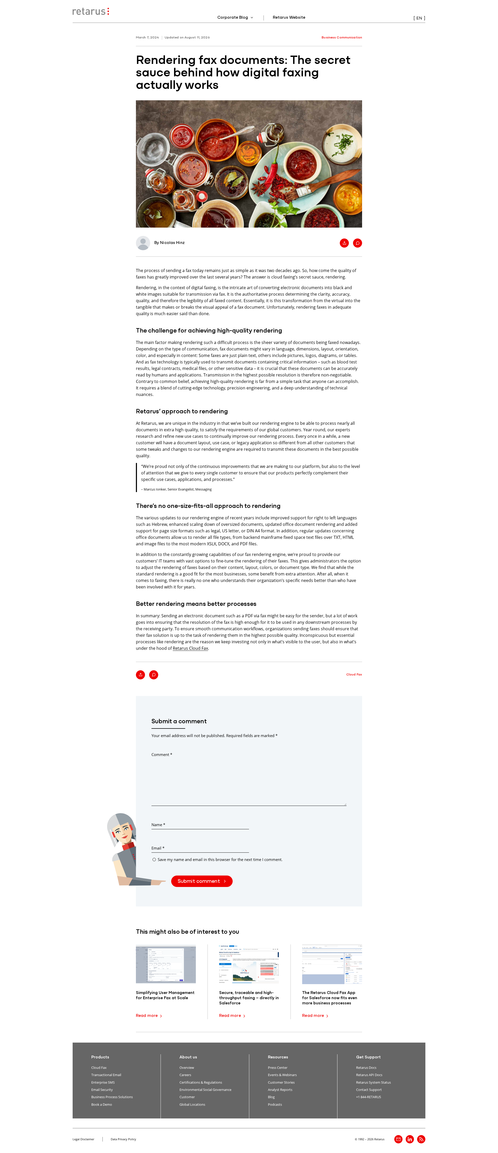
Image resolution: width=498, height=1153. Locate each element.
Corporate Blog (233, 18)
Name (158, 824)
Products (100, 1057)
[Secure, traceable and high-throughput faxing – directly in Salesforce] (249, 964)
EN (419, 18)
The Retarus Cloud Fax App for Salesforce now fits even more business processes (329, 998)
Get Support (368, 1057)
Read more (147, 1016)
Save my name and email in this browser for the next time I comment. (220, 859)
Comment (161, 754)
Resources (278, 1057)
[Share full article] (344, 243)
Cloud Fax (354, 674)
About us (188, 1057)
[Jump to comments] (357, 243)
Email (157, 848)
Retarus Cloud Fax (190, 648)
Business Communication (342, 37)
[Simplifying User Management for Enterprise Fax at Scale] (166, 964)
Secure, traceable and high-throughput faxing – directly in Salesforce (249, 998)
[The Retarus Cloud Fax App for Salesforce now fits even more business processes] (332, 964)
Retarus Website (289, 18)
